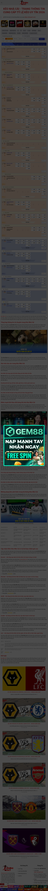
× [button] (42, 427)
